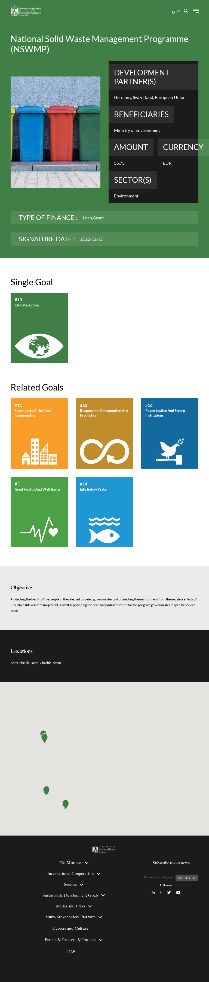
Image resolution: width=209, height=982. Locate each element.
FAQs (70, 951)
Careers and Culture (70, 928)
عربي (176, 11)
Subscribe (187, 878)
